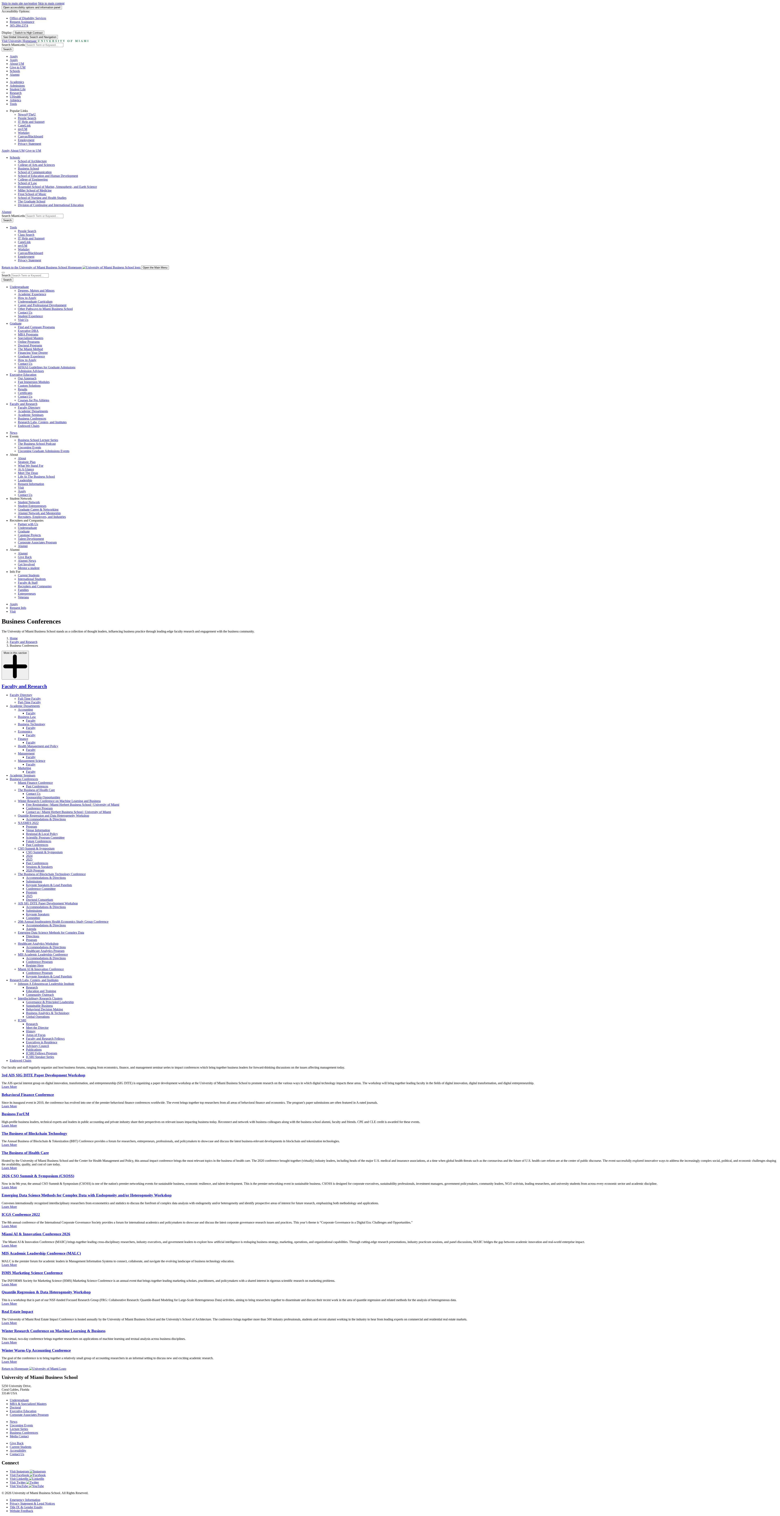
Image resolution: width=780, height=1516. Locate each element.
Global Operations (38, 1016)
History (31, 1031)
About (22, 458)
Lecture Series (19, 1429)
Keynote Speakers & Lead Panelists (49, 885)
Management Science (31, 760)
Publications (34, 1049)
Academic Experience (32, 294)
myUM (22, 129)
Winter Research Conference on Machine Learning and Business (59, 801)
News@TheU (27, 114)
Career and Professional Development (42, 305)
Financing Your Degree (33, 352)
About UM (17, 63)
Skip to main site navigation (19, 3)
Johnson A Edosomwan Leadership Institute (46, 983)
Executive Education (23, 374)
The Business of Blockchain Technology (34, 1133)
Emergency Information (25, 1500)
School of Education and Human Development (48, 176)
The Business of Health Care (36, 790)
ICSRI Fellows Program (41, 1053)
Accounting (25, 709)
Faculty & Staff (28, 582)
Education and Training (41, 991)
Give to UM (17, 67)
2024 (29, 856)
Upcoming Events (29, 447)
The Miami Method (30, 349)
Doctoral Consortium (39, 899)
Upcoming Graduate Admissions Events (43, 451)
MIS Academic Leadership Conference (43, 954)
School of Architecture (32, 161)
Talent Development (31, 538)
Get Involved (26, 564)
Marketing (24, 768)
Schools (15, 71)
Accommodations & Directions (46, 819)
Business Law (27, 717)
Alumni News (27, 560)
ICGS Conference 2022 (21, 1214)
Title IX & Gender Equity (26, 1507)
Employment (26, 140)
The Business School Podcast (37, 443)
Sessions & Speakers (39, 866)
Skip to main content (51, 3)
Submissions (34, 881)
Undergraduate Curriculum (35, 301)
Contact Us (25, 312)
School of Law (27, 183)
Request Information (31, 484)
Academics (17, 82)
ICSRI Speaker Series (40, 1057)
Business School (28, 168)
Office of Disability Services (28, 18)
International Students (32, 579)
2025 (29, 859)
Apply (14, 56)
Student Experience (30, 316)
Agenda (31, 929)
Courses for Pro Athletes (33, 400)
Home (14, 638)
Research (16, 93)
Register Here (35, 965)
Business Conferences (32, 418)
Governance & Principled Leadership (50, 1002)
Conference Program (39, 808)
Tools (13, 104)
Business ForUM (15, 1114)
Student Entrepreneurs (32, 506)
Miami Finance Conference (35, 782)
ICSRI (22, 1020)
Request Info (18, 608)
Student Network (29, 502)
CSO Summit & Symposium (36, 848)
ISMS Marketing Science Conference (32, 1273)
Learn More (9, 1086)
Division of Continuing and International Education (51, 205)
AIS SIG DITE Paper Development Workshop (48, 903)
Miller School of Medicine (35, 190)
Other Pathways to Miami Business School (45, 309)
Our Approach (27, 378)
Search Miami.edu (13, 45)
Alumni (15, 74)
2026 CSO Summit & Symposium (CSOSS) (38, 1176)
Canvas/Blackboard (30, 136)
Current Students (28, 575)
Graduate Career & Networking (38, 509)
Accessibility (18, 1450)
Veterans (23, 597)
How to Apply (27, 298)
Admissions (17, 85)
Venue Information (38, 830)
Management (26, 753)
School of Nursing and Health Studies (42, 197)
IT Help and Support (31, 121)
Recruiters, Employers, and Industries (42, 517)
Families (23, 590)
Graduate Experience (31, 356)
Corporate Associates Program (37, 542)
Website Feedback (21, 1511)
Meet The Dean (28, 473)
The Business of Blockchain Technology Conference (52, 874)
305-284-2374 (19, 25)
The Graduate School (31, 201)
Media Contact (19, 1436)
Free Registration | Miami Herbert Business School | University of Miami (72, 804)
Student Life (18, 89)
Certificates (25, 393)
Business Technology (31, 724)
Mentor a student (28, 568)
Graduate (16, 323)
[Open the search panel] (3, 272)
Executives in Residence (41, 1042)
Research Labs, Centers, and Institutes (42, 422)
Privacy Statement (29, 143)
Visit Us (23, 320)
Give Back (25, 557)
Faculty (31, 713)
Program (31, 826)
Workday (24, 132)
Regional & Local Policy (42, 834)
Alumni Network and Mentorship (39, 513)
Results (22, 389)
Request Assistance (22, 22)
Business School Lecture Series (38, 440)
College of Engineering (33, 179)
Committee (33, 918)
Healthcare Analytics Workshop (38, 943)
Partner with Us (28, 524)
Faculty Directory (29, 407)
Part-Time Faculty (29, 702)
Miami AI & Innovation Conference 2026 (36, 1234)
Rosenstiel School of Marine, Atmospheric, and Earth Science (57, 186)
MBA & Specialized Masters (28, 1404)
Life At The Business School (36, 476)
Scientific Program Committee (45, 837)
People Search (27, 118)
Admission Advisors (31, 371)
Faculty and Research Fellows (45, 1038)
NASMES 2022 (28, 823)
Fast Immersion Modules (34, 382)
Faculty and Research (23, 404)
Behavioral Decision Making (44, 1009)
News (13, 432)
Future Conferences (38, 841)
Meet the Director (37, 1027)
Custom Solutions (29, 385)
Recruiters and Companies (35, 586)
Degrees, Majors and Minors (36, 290)
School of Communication (35, 172)
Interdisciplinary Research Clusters (40, 998)
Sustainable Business (39, 1005)
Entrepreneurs (27, 593)
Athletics (15, 100)
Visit (21, 487)
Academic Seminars (30, 415)
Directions (32, 936)
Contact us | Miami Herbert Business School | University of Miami (68, 812)
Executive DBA (28, 330)
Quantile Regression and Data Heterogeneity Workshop (53, 815)
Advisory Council (37, 1046)
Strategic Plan (27, 462)
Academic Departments (33, 411)
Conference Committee (41, 888)
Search (7, 49)
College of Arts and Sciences (36, 165)
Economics (25, 731)
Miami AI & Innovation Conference (41, 969)
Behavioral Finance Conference (28, 1095)
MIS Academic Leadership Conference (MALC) (41, 1253)
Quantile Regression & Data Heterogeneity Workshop (46, 1292)
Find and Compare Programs (36, 327)
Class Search (26, 234)
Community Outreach (40, 994)
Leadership (25, 480)
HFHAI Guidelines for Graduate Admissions (46, 367)
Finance (23, 739)
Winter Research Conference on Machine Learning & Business (53, 1331)
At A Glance (26, 469)
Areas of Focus (36, 1035)
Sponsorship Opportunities (43, 797)
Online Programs (29, 341)
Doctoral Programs (30, 345)
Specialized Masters (30, 338)
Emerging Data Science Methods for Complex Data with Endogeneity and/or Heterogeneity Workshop (87, 1195)
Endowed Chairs (28, 426)
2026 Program (35, 870)
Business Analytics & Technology (47, 1013)
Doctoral (15, 1407)
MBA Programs (28, 334)
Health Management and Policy (38, 746)
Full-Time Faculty (29, 698)
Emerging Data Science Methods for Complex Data (51, 932)
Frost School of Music (32, 194)
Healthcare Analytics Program (45, 951)
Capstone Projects (29, 535)
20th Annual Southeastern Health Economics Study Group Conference (63, 921)
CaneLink (24, 125)
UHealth (15, 96)
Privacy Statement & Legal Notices (32, 1503)
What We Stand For (30, 465)
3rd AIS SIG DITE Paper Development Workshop (43, 1075)
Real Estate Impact (17, 1311)
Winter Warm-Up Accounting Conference (36, 1350)
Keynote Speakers (37, 914)
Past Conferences (37, 786)
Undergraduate (19, 287)
